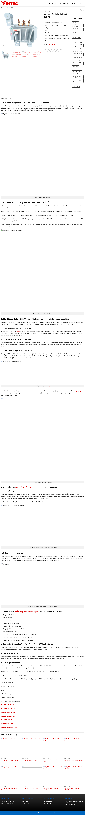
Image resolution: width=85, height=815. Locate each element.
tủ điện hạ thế (76, 84)
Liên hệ (81, 3)
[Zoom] (3, 44)
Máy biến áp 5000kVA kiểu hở (29, 760)
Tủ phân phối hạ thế (77, 71)
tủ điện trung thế (76, 86)
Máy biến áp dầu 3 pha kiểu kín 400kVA (9, 789)
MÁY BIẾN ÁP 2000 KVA (8, 716)
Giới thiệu (58, 3)
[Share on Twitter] (48, 50)
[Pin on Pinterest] (54, 50)
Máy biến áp (54, 11)
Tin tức (74, 3)
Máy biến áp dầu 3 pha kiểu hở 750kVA (51, 760)
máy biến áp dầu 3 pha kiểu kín (77, 45)
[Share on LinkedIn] (61, 50)
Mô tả (2, 98)
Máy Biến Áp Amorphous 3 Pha (77, 29)
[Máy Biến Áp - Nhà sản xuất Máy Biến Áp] (10, 3)
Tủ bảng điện (75, 66)
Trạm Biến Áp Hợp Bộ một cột (77, 54)
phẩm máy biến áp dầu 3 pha (26, 611)
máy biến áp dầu (76, 40)
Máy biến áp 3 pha (58, 47)
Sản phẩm (65, 3)
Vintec (40, 354)
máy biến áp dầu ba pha (24, 487)
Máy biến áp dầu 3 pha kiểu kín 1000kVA (72, 789)
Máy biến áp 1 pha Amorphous (30, 788)
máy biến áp (9, 206)
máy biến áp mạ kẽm (77, 48)
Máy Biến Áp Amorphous (75, 25)
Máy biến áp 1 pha (76, 35)
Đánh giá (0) (8, 98)
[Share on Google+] (57, 50)
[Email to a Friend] (51, 50)
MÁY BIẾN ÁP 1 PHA (7, 723)
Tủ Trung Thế (75, 73)
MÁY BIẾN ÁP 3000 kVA (8, 712)
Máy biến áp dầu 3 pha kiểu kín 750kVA (51, 789)
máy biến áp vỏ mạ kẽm (78, 51)
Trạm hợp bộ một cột (77, 60)
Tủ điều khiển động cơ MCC (77, 81)
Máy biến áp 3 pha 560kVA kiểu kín (10, 760)
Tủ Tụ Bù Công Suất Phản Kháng (77, 77)
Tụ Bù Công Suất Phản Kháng (78, 63)
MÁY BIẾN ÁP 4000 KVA (8, 708)
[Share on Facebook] (45, 50)
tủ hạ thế (74, 68)
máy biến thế (75, 22)
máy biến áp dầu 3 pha (77, 42)
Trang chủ (50, 3)
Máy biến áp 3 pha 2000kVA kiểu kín (73, 760)
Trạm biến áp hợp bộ (77, 57)
